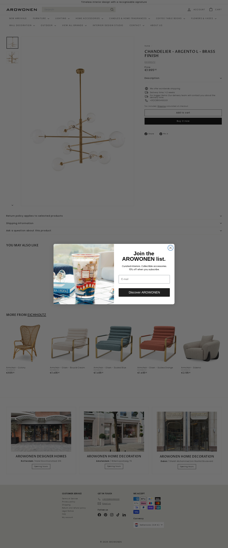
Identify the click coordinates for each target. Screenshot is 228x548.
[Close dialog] (170, 248)
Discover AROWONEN (144, 292)
